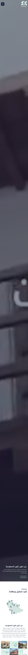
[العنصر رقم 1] (1, 579)
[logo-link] (24, 4)
